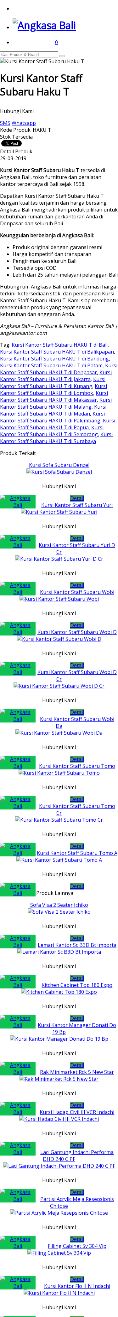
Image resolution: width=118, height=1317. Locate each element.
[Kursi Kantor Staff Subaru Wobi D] (59, 639)
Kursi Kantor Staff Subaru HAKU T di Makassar (54, 396)
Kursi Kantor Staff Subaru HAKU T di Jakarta (56, 376)
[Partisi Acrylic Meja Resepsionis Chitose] (59, 1212)
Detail (77, 498)
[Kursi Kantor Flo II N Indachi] (59, 1292)
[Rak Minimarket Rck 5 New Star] (59, 1078)
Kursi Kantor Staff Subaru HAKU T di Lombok (53, 389)
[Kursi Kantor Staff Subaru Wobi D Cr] (59, 685)
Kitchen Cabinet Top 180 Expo (77, 985)
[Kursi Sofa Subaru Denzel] (59, 471)
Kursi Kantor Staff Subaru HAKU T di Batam (51, 365)
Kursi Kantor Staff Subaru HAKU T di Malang (56, 403)
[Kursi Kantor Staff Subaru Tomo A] (59, 859)
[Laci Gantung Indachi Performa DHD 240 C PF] (59, 1165)
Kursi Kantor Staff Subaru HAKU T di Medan (53, 410)
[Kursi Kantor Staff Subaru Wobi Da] (59, 732)
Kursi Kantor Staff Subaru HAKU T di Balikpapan (57, 351)
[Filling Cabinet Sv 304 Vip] (59, 1252)
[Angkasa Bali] (44, 25)
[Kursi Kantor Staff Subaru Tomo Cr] (59, 819)
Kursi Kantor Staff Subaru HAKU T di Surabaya (56, 438)
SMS (5, 123)
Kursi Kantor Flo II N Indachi (77, 1286)
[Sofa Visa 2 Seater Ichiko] (59, 911)
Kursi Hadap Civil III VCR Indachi (77, 1112)
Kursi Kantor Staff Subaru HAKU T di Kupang (52, 383)
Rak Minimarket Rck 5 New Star (77, 1072)
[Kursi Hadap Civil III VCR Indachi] (59, 1118)
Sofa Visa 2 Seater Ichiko (59, 904)
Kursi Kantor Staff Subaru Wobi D (77, 632)
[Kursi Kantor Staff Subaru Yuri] (59, 511)
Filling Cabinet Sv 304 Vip (77, 1246)
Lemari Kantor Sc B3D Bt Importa (77, 945)
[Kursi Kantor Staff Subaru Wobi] (59, 598)
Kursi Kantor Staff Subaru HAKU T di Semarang (52, 431)
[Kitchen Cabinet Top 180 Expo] (59, 991)
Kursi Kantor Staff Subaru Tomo (77, 766)
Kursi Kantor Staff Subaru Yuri (77, 505)
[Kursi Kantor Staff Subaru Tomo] (59, 772)
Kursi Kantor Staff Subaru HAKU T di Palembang (52, 417)
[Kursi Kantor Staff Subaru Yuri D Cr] (59, 558)
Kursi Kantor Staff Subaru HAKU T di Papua (57, 424)
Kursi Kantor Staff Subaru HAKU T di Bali (60, 344)
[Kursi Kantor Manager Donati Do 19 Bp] (59, 1038)
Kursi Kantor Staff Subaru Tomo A (77, 853)
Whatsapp (24, 123)
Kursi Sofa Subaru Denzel (59, 465)
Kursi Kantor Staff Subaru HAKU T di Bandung (54, 358)
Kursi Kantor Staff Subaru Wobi (77, 592)
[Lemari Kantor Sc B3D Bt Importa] (59, 951)
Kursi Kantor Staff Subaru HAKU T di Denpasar (58, 369)
